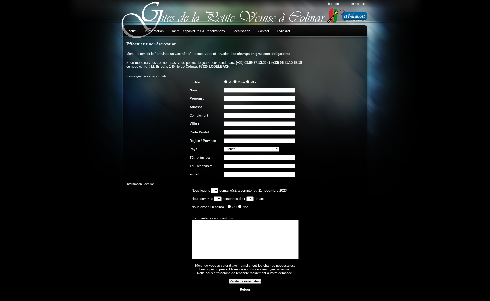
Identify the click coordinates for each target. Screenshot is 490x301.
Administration (358, 4)
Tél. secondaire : (202, 166)
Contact (263, 31)
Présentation (154, 31)
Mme (241, 82)
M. (230, 82)
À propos (334, 4)
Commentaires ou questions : (213, 218)
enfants (260, 199)
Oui (234, 207)
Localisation (241, 31)
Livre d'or (283, 31)
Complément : (200, 115)
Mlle (253, 82)
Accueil (131, 31)
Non (245, 207)
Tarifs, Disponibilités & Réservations (198, 31)
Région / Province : (204, 141)
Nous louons (201, 190)
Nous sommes (203, 199)
